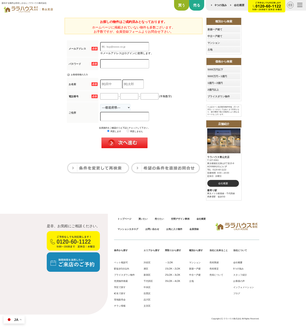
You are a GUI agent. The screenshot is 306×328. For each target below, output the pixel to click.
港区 (146, 268)
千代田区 (148, 281)
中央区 (147, 287)
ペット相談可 (121, 262)
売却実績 (214, 262)
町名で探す (120, 293)
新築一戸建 (195, 268)
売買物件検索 (121, 281)
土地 (210, 49)
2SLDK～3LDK (172, 275)
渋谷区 (147, 262)
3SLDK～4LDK (172, 281)
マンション (214, 42)
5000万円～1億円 (217, 76)
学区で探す (120, 287)
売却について (216, 275)
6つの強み (221, 5)
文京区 (147, 305)
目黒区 (147, 293)
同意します (115, 131)
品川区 (147, 299)
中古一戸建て (215, 36)
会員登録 (194, 229)
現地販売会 (120, 299)
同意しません (136, 131)
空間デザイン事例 (180, 218)
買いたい (143, 218)
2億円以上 (213, 89)
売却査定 (214, 268)
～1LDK (169, 262)
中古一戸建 (195, 275)
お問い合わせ (152, 229)
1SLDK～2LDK (172, 268)
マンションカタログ (128, 229)
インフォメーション (243, 287)
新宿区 (147, 275)
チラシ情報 (120, 305)
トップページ (124, 218)
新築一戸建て (215, 29)
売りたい (159, 218)
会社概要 (239, 5)
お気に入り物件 (174, 229)
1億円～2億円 (215, 83)
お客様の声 (239, 281)
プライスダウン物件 (219, 96)
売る (196, 5)
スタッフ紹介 (240, 275)
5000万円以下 (215, 69)
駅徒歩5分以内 (121, 268)
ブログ (236, 293)
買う (181, 5)
